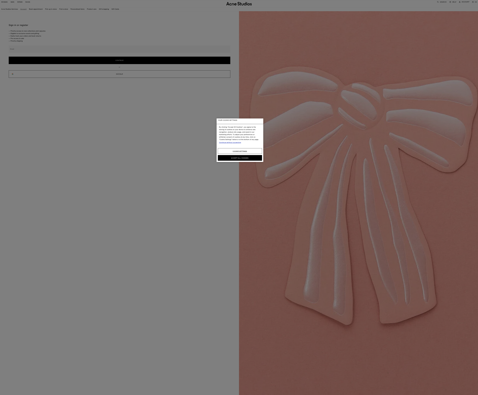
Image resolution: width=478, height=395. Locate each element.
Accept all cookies (239, 158)
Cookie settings (240, 151)
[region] (240, 140)
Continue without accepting (230, 142)
